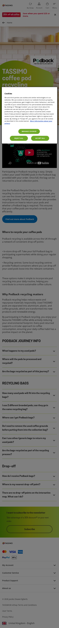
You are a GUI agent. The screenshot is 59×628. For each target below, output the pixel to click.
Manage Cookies (29, 131)
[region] (30, 115)
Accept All (40, 138)
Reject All (18, 138)
